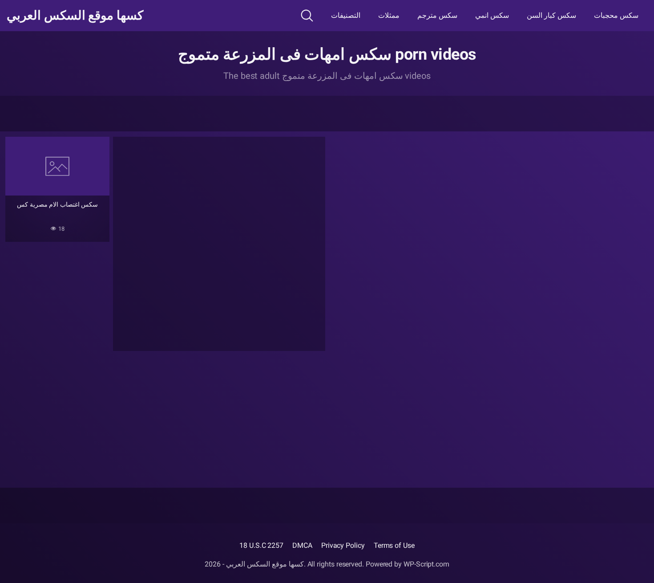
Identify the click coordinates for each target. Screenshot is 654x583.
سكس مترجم (437, 15)
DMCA (302, 545)
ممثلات (389, 15)
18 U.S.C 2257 (261, 545)
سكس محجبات (616, 15)
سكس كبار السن (551, 15)
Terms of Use (394, 545)
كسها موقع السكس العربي (75, 15)
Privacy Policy (343, 545)
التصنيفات (345, 15)
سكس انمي (492, 15)
